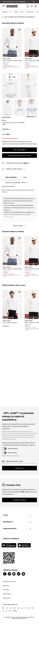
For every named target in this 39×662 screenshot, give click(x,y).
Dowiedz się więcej (19, 500)
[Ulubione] (31, 6)
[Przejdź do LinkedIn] (23, 574)
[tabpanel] (19, 206)
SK (6, 611)
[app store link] (25, 545)
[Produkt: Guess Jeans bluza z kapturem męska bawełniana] (12, 42)
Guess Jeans (6, 117)
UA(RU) (15, 611)
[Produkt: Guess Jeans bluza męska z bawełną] (12, 304)
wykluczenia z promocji (9, 439)
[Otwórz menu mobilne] (3, 6)
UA (10, 611)
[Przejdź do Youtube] (14, 574)
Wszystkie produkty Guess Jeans (19, 155)
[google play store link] (9, 545)
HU (22, 608)
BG (3, 608)
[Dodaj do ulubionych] (19, 29)
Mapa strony (7, 598)
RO (32, 608)
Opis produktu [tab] (11, 177)
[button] (10, 85)
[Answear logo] (12, 6)
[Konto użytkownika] (27, 6)
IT (25, 608)
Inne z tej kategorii (19, 150)
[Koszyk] (35, 6)
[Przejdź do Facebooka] (4, 574)
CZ (11, 608)
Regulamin (6, 585)
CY (7, 608)
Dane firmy (6, 589)
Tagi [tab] (25, 177)
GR (15, 608)
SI (3, 611)
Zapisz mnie (19, 468)
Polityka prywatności (9, 581)
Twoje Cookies (7, 594)
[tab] (16, 182)
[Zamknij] (33, 1)
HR (18, 608)
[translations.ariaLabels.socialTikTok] (18, 574)
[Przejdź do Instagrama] (9, 574)
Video (14, 77)
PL (29, 608)
